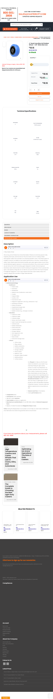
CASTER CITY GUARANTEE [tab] (9, 232)
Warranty (5, 649)
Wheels (12, 37)
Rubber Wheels (18, 37)
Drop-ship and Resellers (8, 643)
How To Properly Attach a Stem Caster (12, 678)
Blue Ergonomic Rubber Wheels (30, 37)
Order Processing (7, 631)
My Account (5, 626)
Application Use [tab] (7, 227)
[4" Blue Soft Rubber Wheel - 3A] (33, 517)
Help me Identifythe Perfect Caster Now (24, 29)
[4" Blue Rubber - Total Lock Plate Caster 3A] (8, 517)
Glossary (5, 647)
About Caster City (6, 642)
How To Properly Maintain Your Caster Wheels (14, 675)
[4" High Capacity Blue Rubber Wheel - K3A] (45, 517)
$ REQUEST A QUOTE (44, 29)
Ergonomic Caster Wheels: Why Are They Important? (15, 681)
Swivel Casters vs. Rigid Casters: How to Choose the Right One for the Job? (20, 671)
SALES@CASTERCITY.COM (32, 14)
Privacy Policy (6, 651)
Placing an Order (6, 629)
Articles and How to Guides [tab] (10, 238)
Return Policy (5, 652)
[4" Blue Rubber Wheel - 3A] (20, 517)
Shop (8, 37)
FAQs (4, 635)
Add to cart (39, 93)
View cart (39, 96)
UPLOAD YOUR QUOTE (11, 29)
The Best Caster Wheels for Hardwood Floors (14, 684)
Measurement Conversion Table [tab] (11, 235)
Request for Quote (39, 99)
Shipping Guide (6, 633)
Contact (4, 656)
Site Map (5, 654)
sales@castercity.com (8, 565)
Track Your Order (6, 628)
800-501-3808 (9, 14)
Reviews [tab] (6, 230)
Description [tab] (7, 224)
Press (4, 645)
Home (5, 37)
